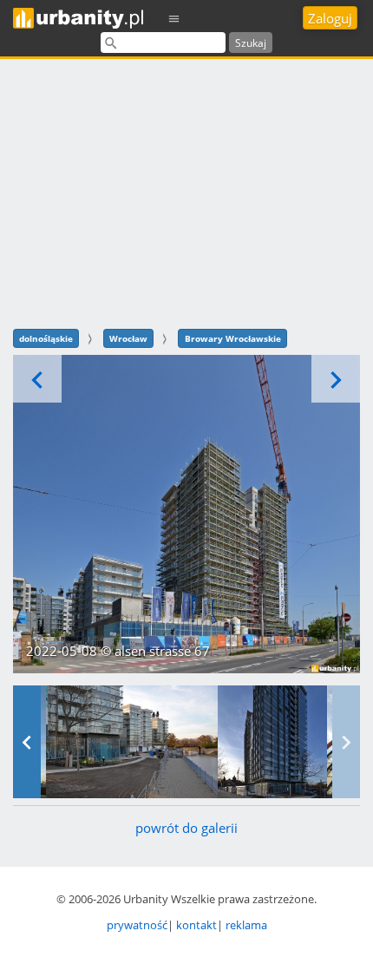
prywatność (137, 925)
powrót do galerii (186, 827)
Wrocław (128, 338)
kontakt (196, 925)
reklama (246, 925)
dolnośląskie (46, 338)
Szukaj (250, 43)
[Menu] (174, 17)
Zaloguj (330, 18)
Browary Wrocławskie (233, 338)
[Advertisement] (186, 191)
